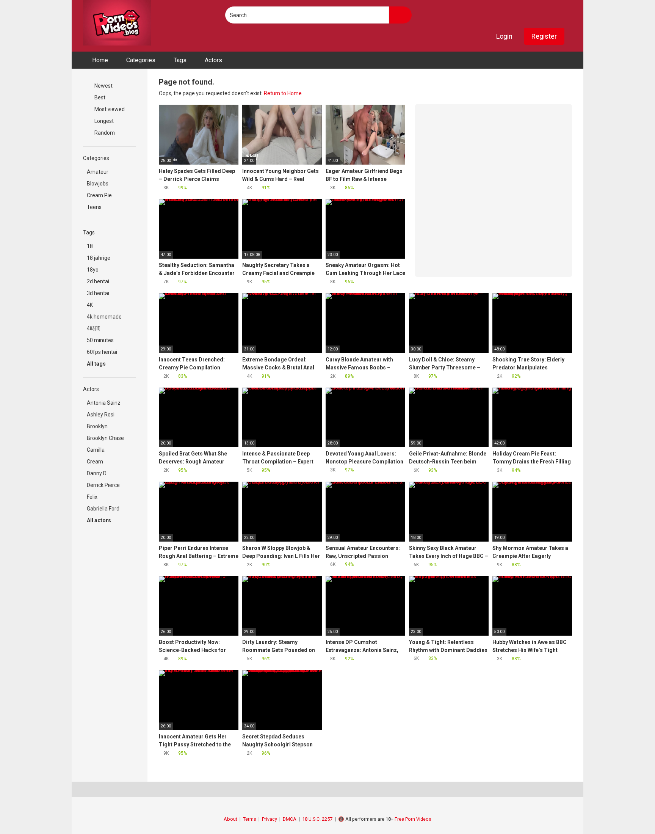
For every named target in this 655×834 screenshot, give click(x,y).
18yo (93, 270)
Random (104, 133)
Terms (249, 819)
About (230, 819)
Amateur (97, 172)
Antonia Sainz (104, 403)
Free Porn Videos (413, 819)
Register (544, 36)
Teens (94, 207)
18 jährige (98, 258)
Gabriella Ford (103, 509)
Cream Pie (99, 195)
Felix (92, 497)
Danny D (97, 473)
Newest (103, 86)
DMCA (289, 819)
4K (90, 305)
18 (90, 246)
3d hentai (98, 293)
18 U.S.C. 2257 (317, 819)
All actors (99, 520)
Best (99, 97)
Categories (140, 60)
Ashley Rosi (100, 415)
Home (100, 60)
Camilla (96, 450)
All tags (97, 364)
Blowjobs (97, 184)
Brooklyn (97, 426)
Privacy (269, 819)
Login (504, 36)
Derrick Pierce (103, 485)
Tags (180, 60)
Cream (95, 462)
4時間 (93, 328)
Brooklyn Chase (105, 438)
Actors (213, 60)
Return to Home (283, 93)
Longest (103, 121)
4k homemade (104, 317)
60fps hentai (102, 352)
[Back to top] (630, 811)
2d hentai (98, 281)
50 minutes (100, 340)
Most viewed (109, 109)
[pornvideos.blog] (117, 23)
